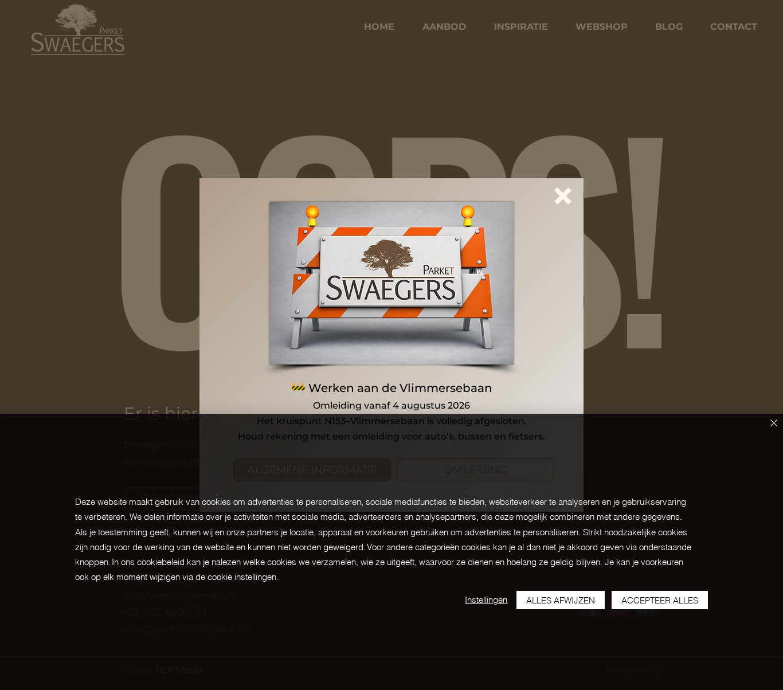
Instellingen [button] (486, 599)
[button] (562, 196)
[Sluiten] (774, 424)
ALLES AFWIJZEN (560, 600)
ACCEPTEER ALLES (659, 600)
